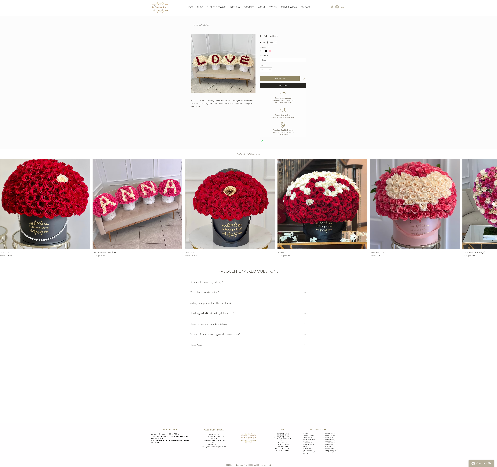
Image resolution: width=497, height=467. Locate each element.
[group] (248, 208)
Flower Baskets (282, 451)
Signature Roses (282, 434)
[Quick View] (45, 204)
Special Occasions (282, 448)
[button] (332, 6)
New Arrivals (282, 446)
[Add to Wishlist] (303, 78)
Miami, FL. (307, 434)
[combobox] (283, 60)
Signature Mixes (282, 436)
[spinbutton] (266, 69)
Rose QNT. (264, 56)
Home (194, 25)
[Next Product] (493, 204)
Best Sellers (282, 442)
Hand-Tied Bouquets (282, 438)
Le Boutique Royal (240, 465)
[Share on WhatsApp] (261, 141)
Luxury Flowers (282, 444)
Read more (195, 106)
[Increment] (270, 69)
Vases (282, 440)
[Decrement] (262, 69)
